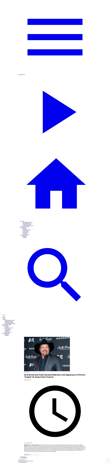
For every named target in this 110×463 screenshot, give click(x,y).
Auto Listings (25, 230)
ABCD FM (24, 236)
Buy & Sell (25, 228)
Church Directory (26, 234)
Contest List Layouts (27, 224)
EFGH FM (24, 237)
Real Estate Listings (27, 229)
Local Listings (23, 227)
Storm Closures (26, 232)
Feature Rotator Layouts (27, 222)
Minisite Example (24, 235)
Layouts (22, 221)
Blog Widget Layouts (27, 223)
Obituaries (25, 233)
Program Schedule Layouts (28, 225)
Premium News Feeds (25, 226)
